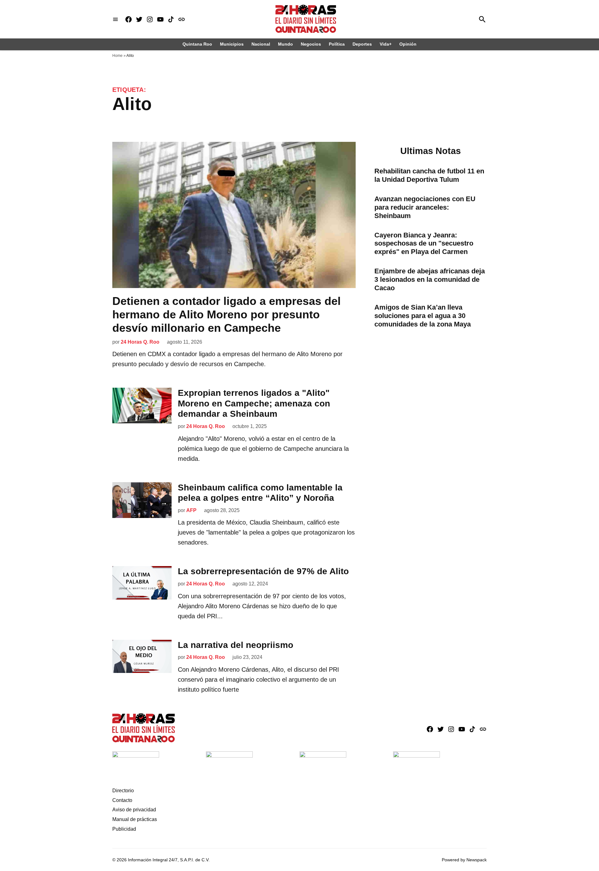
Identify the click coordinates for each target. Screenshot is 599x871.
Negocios (311, 44)
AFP (191, 510)
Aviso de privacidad (134, 809)
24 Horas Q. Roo (140, 342)
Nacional (260, 44)
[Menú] (115, 19)
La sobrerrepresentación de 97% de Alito (263, 571)
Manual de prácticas (134, 819)
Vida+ (386, 44)
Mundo (285, 44)
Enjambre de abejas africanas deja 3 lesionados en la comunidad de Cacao (429, 279)
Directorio (123, 790)
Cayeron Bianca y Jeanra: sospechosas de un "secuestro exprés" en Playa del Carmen (423, 243)
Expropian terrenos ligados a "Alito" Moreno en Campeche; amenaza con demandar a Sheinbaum (254, 403)
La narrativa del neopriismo (235, 645)
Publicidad (124, 829)
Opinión (407, 44)
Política (337, 44)
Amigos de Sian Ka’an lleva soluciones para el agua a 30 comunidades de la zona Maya (422, 315)
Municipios (232, 44)
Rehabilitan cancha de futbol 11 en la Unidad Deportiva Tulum (429, 175)
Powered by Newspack (464, 859)
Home (117, 55)
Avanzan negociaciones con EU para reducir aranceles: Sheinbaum (424, 207)
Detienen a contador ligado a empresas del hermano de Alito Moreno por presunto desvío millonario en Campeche (226, 314)
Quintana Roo (197, 44)
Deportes (362, 44)
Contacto (122, 800)
